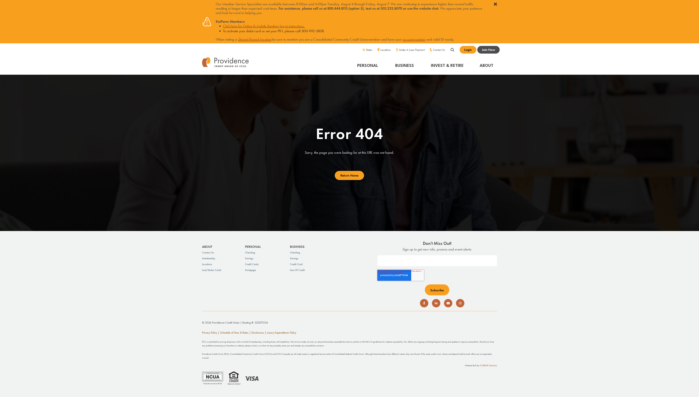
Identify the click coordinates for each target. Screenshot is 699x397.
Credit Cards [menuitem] (251, 264)
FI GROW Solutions (488, 365)
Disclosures (257, 333)
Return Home (349, 175)
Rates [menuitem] (369, 50)
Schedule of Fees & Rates (234, 333)
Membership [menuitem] (208, 258)
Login (468, 50)
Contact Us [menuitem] (439, 50)
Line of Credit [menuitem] (297, 270)
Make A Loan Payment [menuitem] (412, 50)
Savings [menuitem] (249, 258)
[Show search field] (452, 49)
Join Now (488, 50)
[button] (368, 64)
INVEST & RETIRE (447, 66)
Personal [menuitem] (253, 247)
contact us (255, 345)
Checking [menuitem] (250, 252)
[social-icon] (424, 303)
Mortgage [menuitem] (250, 270)
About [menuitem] (207, 247)
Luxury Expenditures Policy (281, 333)
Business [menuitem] (297, 247)
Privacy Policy (209, 333)
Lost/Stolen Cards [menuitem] (211, 270)
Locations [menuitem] (385, 50)
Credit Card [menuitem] (296, 264)
